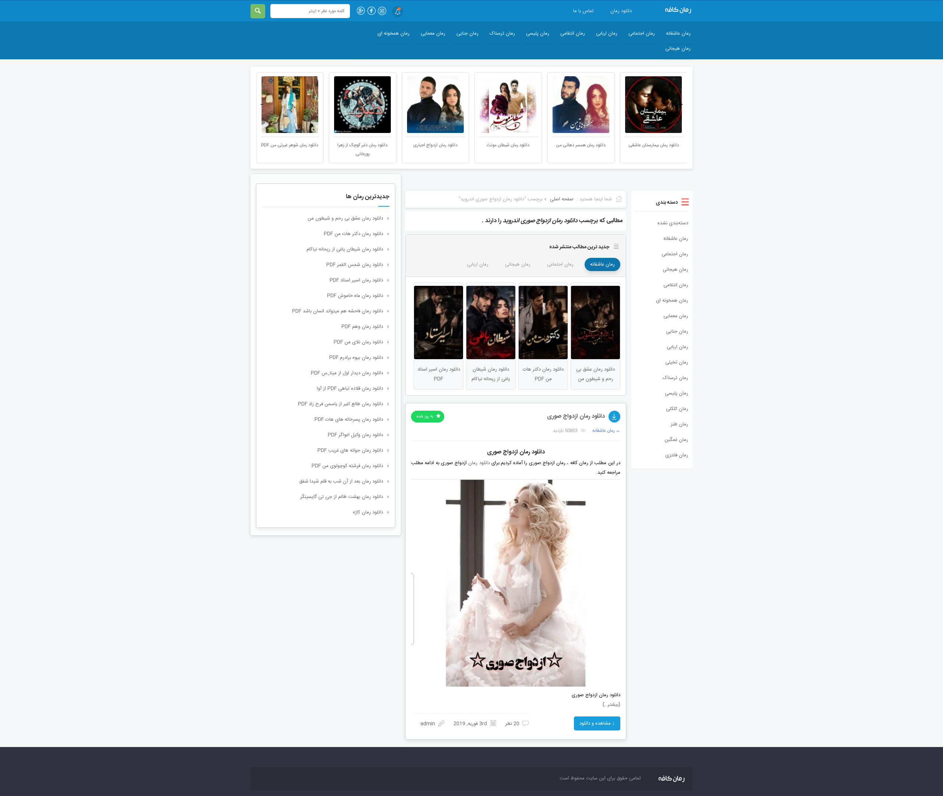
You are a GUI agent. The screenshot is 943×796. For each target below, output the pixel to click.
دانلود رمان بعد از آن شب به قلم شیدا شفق (341, 481)
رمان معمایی (433, 33)
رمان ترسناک (502, 33)
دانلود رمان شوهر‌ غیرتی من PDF (289, 145)
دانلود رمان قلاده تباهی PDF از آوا (350, 389)
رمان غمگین (676, 440)
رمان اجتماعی (641, 33)
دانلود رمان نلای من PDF (358, 342)
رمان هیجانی (678, 49)
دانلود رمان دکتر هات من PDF (353, 234)
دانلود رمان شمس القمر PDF (354, 265)
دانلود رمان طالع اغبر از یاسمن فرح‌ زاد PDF (340, 404)
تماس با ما (583, 11)
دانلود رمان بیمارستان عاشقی (653, 145)
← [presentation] (262, 104)
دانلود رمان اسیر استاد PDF (356, 280)
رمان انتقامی (572, 33)
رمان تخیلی (676, 362)
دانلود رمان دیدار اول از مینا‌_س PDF (347, 373)
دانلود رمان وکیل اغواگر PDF (355, 435)
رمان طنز (679, 424)
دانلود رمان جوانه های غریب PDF (350, 450)
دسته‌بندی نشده (673, 223)
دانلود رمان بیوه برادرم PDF (356, 358)
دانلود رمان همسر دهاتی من (581, 145)
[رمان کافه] (670, 10)
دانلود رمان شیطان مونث (508, 145)
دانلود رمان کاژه (368, 512)
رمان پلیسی (537, 33)
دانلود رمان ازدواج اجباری (435, 145)
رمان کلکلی (677, 409)
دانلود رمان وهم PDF (362, 327)
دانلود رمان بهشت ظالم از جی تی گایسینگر (341, 497)
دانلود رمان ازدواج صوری (576, 416)
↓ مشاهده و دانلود (597, 723)
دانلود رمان (621, 11)
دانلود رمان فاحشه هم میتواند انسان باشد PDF (337, 311)
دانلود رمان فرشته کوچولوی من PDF (347, 466)
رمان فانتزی (676, 455)
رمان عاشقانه (678, 33)
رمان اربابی (606, 33)
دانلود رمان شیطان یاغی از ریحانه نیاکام (344, 249)
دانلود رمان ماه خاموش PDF (355, 296)
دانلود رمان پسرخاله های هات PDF (349, 419)
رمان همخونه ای (394, 33)
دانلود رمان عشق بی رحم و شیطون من (345, 218)
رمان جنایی (467, 33)
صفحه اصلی (562, 199)
